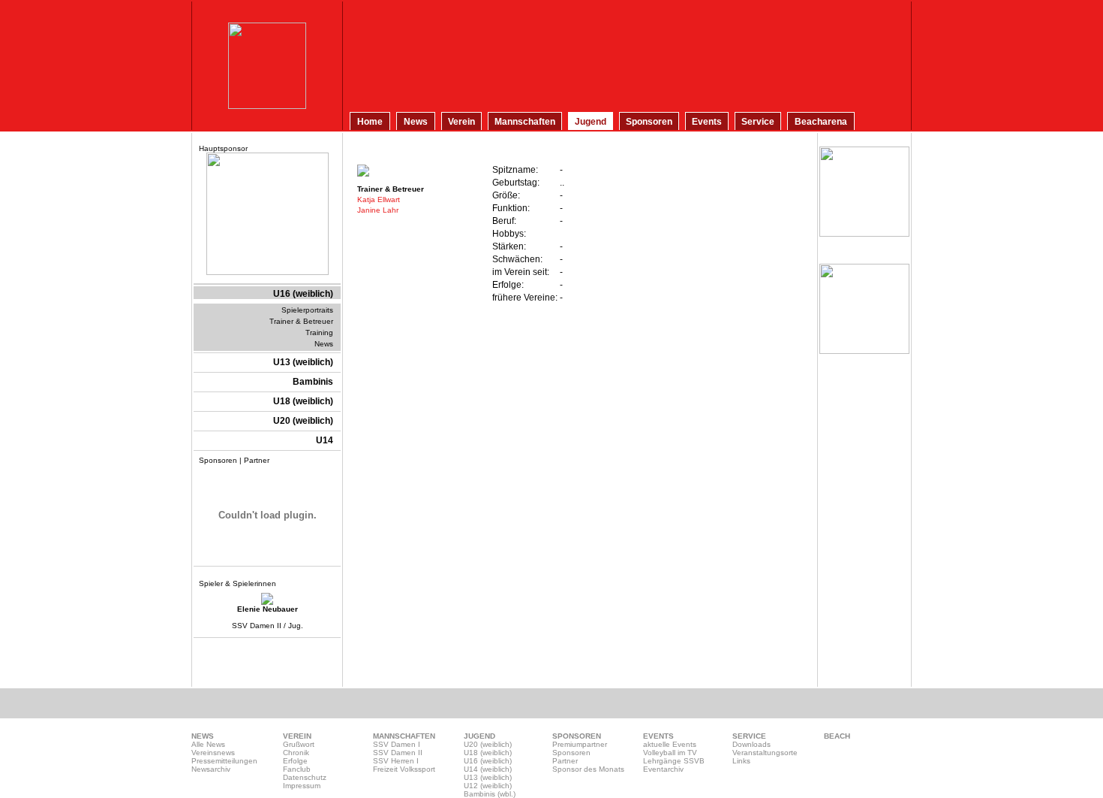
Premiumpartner (579, 744)
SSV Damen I (396, 744)
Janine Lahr (377, 210)
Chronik (296, 752)
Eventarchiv (663, 769)
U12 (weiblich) (488, 785)
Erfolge (295, 761)
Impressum (301, 785)
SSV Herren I (396, 761)
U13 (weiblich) (488, 777)
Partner (565, 761)
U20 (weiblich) (488, 744)
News (323, 344)
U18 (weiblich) (488, 752)
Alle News (208, 744)
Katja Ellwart (378, 199)
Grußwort (298, 744)
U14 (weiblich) (488, 769)
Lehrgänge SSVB (674, 761)
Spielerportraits (307, 310)
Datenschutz (304, 777)
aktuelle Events (669, 744)
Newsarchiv (210, 769)
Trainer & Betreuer (301, 321)
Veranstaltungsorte (765, 752)
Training (319, 332)
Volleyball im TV (670, 752)
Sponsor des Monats (588, 769)
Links (741, 761)
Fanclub (297, 769)
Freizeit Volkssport (404, 769)
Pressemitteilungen (224, 761)
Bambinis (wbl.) (489, 794)
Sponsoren (571, 752)
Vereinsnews (213, 752)
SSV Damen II (397, 752)
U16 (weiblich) (488, 761)
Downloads (751, 744)
